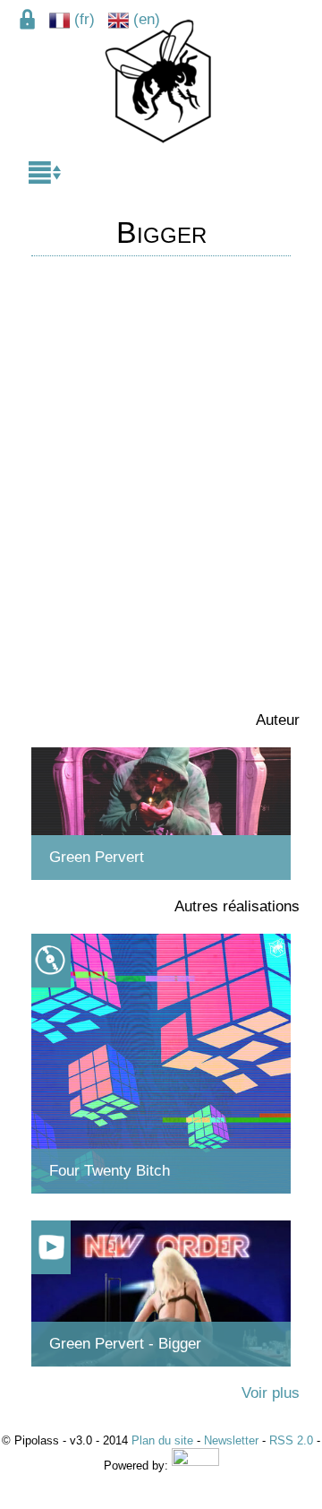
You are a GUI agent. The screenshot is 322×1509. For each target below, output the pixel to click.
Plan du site (162, 1440)
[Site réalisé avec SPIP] (195, 1465)
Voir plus (271, 1392)
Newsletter (231, 1440)
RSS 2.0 (291, 1440)
